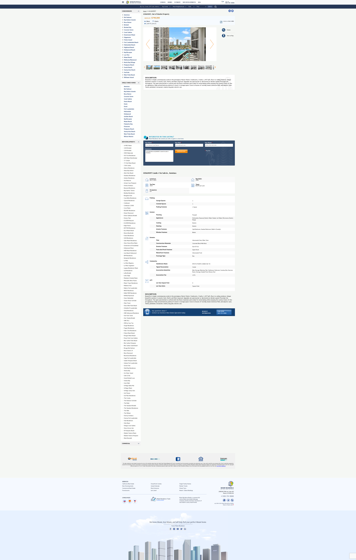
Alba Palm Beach (128, 173)
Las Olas (126, 55)
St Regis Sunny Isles (129, 390)
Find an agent (160, 500)
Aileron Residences (129, 168)
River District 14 (128, 350)
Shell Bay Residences (130, 368)
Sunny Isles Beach (129, 70)
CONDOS (162, 2)
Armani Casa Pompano (130, 183)
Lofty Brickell (127, 273)
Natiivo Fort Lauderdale (130, 288)
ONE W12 (126, 320)
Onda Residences (129, 310)
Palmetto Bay (128, 124)
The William (127, 413)
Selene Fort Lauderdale (130, 363)
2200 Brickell (127, 150)
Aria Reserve (127, 180)
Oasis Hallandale (128, 298)
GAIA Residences (128, 238)
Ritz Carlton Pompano (130, 343)
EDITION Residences (129, 228)
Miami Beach (128, 57)
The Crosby (127, 398)
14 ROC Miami (128, 145)
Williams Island (129, 77)
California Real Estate (128, 484)
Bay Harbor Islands (130, 20)
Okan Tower (127, 303)
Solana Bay (127, 380)
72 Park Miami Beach (130, 163)
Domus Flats (127, 218)
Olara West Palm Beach (130, 305)
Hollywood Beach (129, 50)
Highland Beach (129, 47)
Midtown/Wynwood (130, 60)
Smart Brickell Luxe (129, 378)
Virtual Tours (182, 488)
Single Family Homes (129, 83)
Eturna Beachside (128, 233)
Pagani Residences (129, 328)
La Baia (126, 260)
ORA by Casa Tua (128, 323)
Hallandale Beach (129, 45)
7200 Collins (127, 165)
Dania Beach (128, 101)
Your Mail (178, 142)
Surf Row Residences (130, 395)
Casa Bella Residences (130, 198)
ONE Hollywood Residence (131, 313)
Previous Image (148, 44)
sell (199, 2)
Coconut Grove (128, 30)
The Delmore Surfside (130, 400)
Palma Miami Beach (129, 333)
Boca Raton (127, 22)
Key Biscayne (128, 52)
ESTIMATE (177, 2)
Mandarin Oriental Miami (130, 278)
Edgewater (127, 37)
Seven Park (127, 365)
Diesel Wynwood (128, 213)
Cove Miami (127, 208)
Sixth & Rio (127, 375)
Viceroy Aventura (128, 415)
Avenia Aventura (128, 185)
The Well (126, 410)
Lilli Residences (128, 270)
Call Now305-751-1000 (222, 312)
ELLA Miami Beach (129, 230)
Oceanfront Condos (156, 484)
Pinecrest (127, 126)
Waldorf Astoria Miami (130, 433)
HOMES (170, 2)
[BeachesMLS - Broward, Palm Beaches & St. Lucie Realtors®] (155, 459)
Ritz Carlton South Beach (131, 345)
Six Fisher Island (128, 373)
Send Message (181, 151)
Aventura (127, 15)
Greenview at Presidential (131, 245)
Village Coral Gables (129, 425)
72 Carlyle (127, 160)
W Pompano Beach (129, 430)
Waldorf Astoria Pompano (131, 435)
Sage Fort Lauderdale (130, 358)
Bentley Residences (129, 193)
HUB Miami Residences (130, 250)
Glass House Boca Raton (130, 243)
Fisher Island (128, 40)
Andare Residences (129, 178)
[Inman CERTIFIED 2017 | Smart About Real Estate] (223, 459)
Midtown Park (127, 285)
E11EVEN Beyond (129, 220)
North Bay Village (129, 62)
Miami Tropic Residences (131, 283)
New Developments (189, 2)
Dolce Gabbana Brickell (130, 215)
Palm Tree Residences (130, 330)
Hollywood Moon (129, 248)
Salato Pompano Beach (130, 360)
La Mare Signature (129, 265)
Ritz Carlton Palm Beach (130, 340)
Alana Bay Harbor (129, 170)
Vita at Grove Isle (129, 428)
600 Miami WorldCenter (130, 158)
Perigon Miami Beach (130, 335)
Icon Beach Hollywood (130, 253)
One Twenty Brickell (129, 318)
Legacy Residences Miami (131, 268)
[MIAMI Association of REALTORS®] (132, 459)
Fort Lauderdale (129, 109)
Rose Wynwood (128, 353)
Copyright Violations (221, 466)
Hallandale (127, 111)
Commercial (126, 443)
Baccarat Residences (129, 188)
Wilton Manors (128, 136)
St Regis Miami (128, 388)
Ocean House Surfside (130, 300)
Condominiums (127, 11)
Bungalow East (128, 195)
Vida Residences (128, 420)
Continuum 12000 (129, 205)
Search (210, 6)
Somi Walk (127, 383)
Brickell (126, 25)
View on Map (230, 35)
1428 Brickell (127, 148)
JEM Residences (128, 255)
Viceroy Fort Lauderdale (130, 418)
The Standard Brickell (130, 405)
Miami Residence (135, 2)
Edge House (127, 225)
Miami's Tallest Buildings (186, 490)
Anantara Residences (129, 175)
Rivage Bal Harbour (129, 348)
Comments (148, 149)
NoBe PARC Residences (130, 293)
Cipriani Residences (129, 200)
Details (229, 30)
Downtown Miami (129, 35)
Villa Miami (127, 423)
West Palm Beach (129, 75)
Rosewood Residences (130, 355)
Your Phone (209, 142)
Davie (125, 104)
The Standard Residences (131, 408)
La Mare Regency (129, 263)
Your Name (149, 142)
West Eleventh (128, 438)
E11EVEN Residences (130, 223)
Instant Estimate (155, 486)
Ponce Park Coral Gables (131, 338)
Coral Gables (128, 32)
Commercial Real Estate (128, 488)
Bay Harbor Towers (129, 190)
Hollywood (127, 114)
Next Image (212, 44)
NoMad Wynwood (129, 295)
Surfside (126, 72)
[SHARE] (229, 11)
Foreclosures (126, 490)
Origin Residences (129, 325)
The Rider (127, 403)
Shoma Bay (127, 370)
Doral (125, 106)
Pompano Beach (129, 65)
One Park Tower (128, 315)
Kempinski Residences (130, 258)
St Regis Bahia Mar (129, 385)
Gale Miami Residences (130, 240)
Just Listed (153, 490)
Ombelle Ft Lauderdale (130, 308)
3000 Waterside (128, 153)
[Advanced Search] (215, 6)
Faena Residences (129, 235)
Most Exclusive (155, 488)
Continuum (127, 203)
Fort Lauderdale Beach (131, 42)
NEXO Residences (129, 290)
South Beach (128, 67)
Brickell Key (127, 27)
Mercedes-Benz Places (130, 280)
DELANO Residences (129, 210)
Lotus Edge (127, 275)
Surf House (127, 393)
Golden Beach (128, 116)
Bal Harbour (127, 17)
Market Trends (183, 486)
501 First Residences (129, 155)
